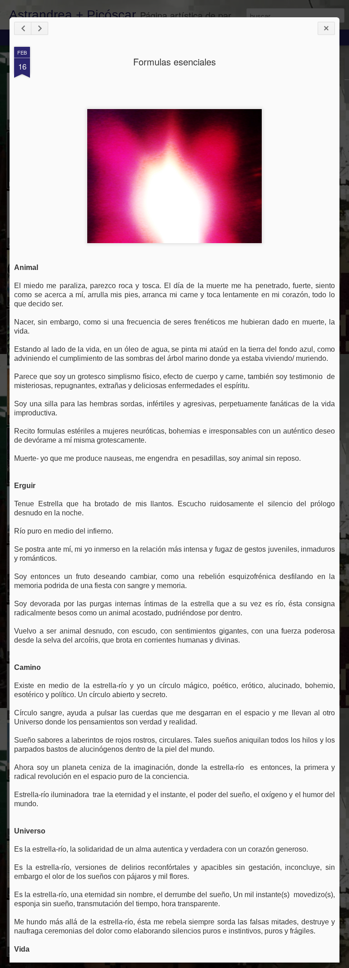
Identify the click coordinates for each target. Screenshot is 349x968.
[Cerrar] (326, 28)
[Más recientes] (22, 28)
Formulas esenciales (174, 61)
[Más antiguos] (39, 28)
